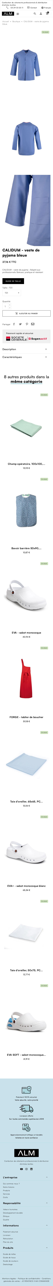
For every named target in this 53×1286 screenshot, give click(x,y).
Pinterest (26, 324)
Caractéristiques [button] (24, 357)
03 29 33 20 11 (17, 8)
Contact (33, 8)
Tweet (20, 324)
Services (6, 1194)
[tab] (26, 349)
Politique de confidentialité (29, 1278)
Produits (6, 1190)
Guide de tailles (9, 1254)
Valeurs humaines (10, 1209)
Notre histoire (8, 1187)
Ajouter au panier (26, 313)
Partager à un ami (32, 324)
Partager (13, 324)
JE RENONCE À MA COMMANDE (35, 1281)
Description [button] (24, 349)
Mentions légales (9, 1278)
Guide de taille (13, 281)
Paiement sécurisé (10, 1232)
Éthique (6, 1216)
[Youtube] (21, 1169)
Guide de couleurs (10, 1261)
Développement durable (13, 1213)
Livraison (6, 1235)
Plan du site (8, 1242)
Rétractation (8, 1239)
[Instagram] (26, 1169)
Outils (5, 1197)
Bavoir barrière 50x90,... (26, 548)
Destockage (8, 1264)
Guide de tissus (9, 1257)
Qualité (6, 1220)
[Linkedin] (31, 1169)
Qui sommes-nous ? (11, 1184)
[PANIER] (47, 13)
